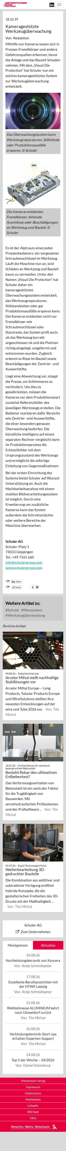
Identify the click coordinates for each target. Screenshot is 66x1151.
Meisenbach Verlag (33, 1080)
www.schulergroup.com (24, 568)
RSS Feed (33, 1111)
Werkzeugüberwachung (26, 615)
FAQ (33, 1118)
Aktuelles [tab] (48, 945)
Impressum (33, 1087)
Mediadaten (33, 1099)
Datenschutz (33, 1093)
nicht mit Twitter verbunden (8, 587)
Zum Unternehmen (35, 932)
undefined (8, 581)
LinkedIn (32, 1105)
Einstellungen (37, 587)
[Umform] (15, 4)
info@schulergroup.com (24, 562)
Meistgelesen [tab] (18, 945)
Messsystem (32, 610)
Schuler (13, 610)
